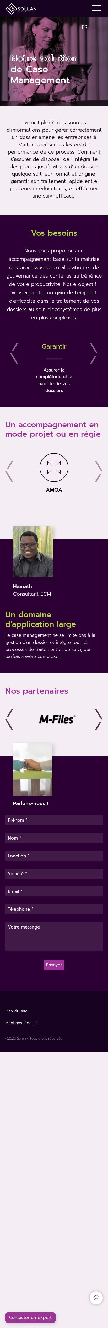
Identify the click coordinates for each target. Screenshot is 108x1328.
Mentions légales (20, 1023)
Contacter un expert (30, 1317)
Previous (14, 353)
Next (94, 353)
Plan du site (16, 1011)
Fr (85, 26)
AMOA (54, 489)
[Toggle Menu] (97, 8)
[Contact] (79, 8)
